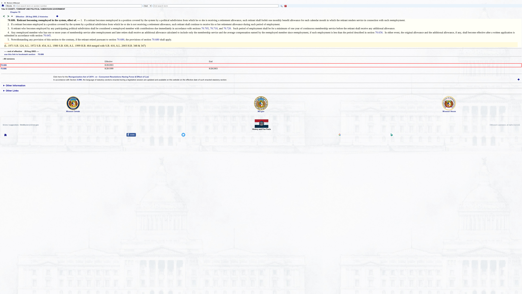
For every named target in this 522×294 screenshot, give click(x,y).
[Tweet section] (183, 136)
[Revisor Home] (5, 135)
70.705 (205, 28)
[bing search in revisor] (392, 135)
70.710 (214, 28)
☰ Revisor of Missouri (11, 3)
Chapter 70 (15, 12)
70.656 (379, 32)
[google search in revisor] (340, 135)
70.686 (4, 65)
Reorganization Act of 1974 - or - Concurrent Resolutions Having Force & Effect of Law (109, 77)
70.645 (47, 35)
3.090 (79, 80)
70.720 (227, 28)
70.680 (120, 39)
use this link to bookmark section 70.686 (24, 54)
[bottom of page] (57, 17)
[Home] (3, 5)
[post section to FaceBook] (131, 136)
